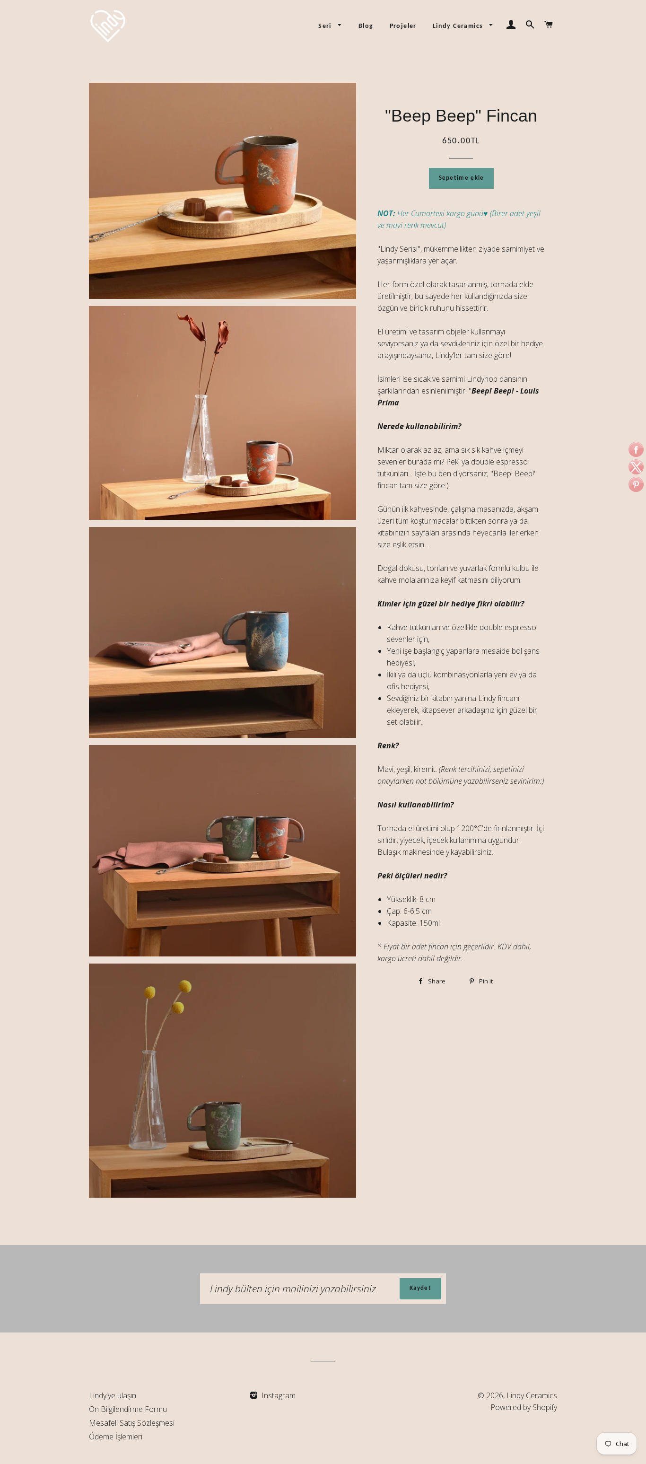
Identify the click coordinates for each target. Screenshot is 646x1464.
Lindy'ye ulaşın (112, 1395)
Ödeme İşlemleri (115, 1436)
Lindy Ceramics (459, 26)
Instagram (278, 1395)
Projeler (403, 26)
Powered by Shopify (523, 1407)
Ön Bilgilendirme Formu (128, 1409)
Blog (366, 26)
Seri (325, 26)
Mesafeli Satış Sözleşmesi (132, 1423)
